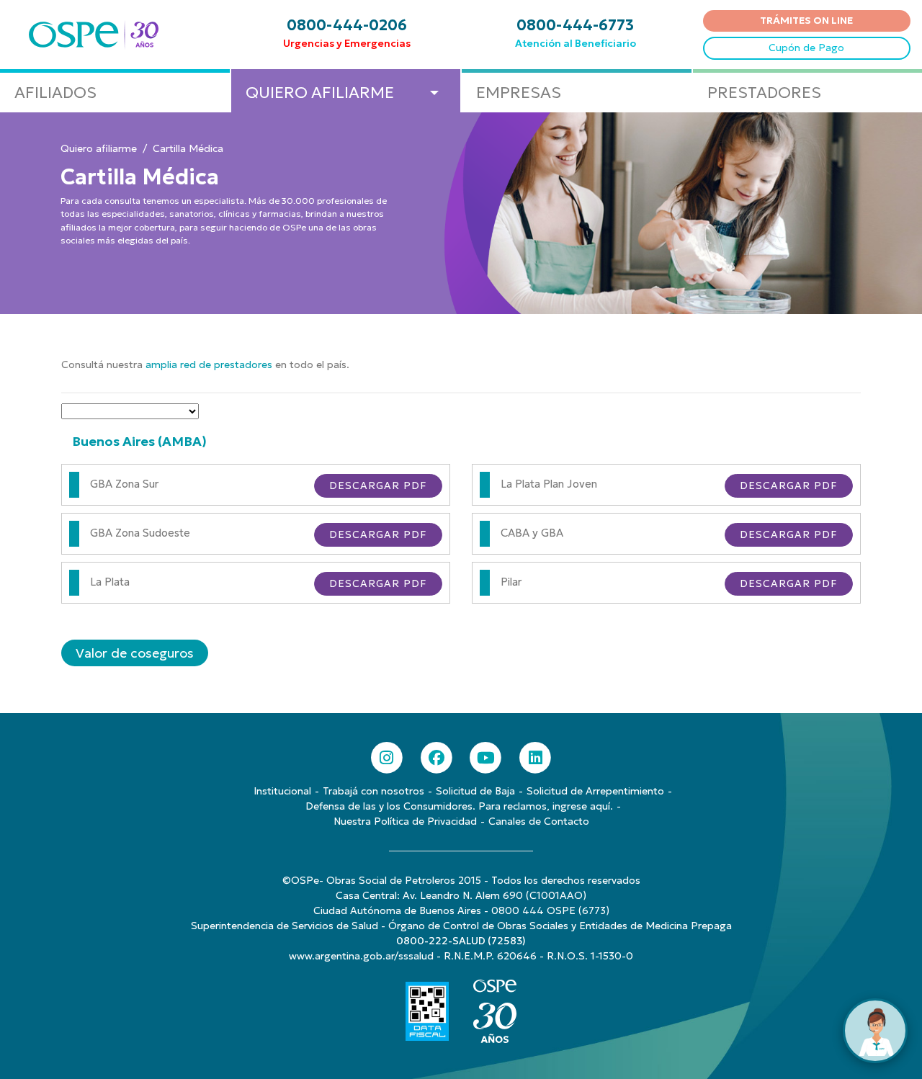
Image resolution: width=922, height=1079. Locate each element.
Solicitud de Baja (475, 790)
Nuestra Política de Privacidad (405, 821)
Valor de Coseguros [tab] (135, 653)
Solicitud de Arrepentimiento (595, 790)
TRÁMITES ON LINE (806, 20)
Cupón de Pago (806, 47)
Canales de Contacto (538, 821)
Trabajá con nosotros (373, 790)
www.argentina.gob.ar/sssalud (361, 955)
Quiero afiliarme (99, 148)
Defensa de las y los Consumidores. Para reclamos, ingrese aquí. (459, 806)
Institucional (282, 790)
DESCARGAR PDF (378, 485)
